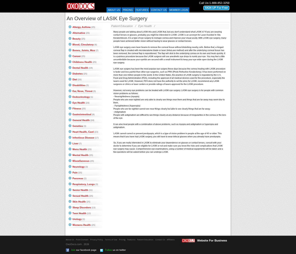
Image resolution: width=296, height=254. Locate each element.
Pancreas (79, 178)
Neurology (80, 166)
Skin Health (81, 201)
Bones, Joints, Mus (85, 50)
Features (142, 10)
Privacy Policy (96, 239)
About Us (114, 10)
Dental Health (82, 67)
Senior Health (82, 190)
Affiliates (171, 239)
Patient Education (122, 26)
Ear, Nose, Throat (84, 91)
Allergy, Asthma (83, 27)
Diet (77, 79)
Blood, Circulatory (84, 44)
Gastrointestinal (83, 114)
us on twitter (115, 250)
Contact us (158, 10)
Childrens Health (84, 62)
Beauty (78, 38)
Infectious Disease (85, 137)
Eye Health (80, 102)
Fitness (79, 108)
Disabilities (80, 85)
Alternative (81, 32)
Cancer (78, 56)
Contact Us (160, 239)
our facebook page (83, 250)
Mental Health (82, 155)
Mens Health (81, 149)
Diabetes (79, 73)
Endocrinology (82, 97)
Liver (77, 143)
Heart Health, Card (85, 131)
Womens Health (83, 225)
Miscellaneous (83, 161)
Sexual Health (82, 195)
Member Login (178, 10)
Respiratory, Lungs (85, 184)
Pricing (128, 10)
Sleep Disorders (83, 207)
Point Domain (82, 239)
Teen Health (81, 213)
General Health (83, 120)
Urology (78, 219)
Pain (77, 172)
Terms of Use (111, 239)
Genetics (79, 126)
